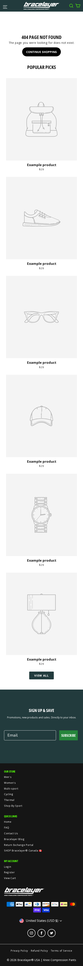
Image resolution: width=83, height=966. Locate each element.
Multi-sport (11, 788)
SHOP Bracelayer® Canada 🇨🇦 (23, 850)
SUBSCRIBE (68, 735)
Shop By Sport (13, 805)
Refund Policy (39, 950)
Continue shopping (41, 52)
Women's (10, 782)
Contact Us (11, 833)
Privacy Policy (19, 950)
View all (41, 675)
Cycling (8, 794)
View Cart (10, 878)
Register (9, 872)
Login (7, 866)
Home (7, 821)
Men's (7, 777)
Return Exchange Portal (18, 844)
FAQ (6, 827)
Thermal (9, 800)
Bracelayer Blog (14, 839)
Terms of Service (61, 950)
